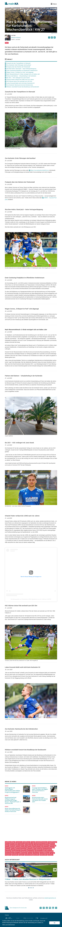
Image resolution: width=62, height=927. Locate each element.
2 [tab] (30, 887)
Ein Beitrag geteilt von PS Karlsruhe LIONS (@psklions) (24, 599)
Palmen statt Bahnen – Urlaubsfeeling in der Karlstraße (21, 76)
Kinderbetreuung (39, 851)
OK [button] (54, 922)
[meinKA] (11, 3)
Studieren (46, 845)
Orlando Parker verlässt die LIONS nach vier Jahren (20, 79)
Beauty (47, 853)
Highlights (23, 851)
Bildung (47, 844)
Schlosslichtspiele (9, 853)
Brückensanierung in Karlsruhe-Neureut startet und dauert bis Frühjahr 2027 (40, 800)
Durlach (30, 853)
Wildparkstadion (16, 851)
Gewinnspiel (40, 845)
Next (55, 870)
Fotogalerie (8, 854)
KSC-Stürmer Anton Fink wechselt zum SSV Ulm (19, 81)
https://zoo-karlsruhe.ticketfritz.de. (40, 170)
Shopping (7, 849)
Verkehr (30, 847)
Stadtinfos (44, 842)
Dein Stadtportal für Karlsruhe (18, 908)
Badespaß (12, 845)
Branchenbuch (45, 847)
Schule (12, 847)
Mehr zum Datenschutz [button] (8, 924)
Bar (45, 851)
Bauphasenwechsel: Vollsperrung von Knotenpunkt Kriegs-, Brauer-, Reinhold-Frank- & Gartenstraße (13, 800)
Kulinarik (31, 844)
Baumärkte (36, 854)
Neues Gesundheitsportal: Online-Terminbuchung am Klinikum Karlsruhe (13, 810)
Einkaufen (42, 844)
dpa (6, 842)
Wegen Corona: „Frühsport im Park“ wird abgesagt (20, 72)
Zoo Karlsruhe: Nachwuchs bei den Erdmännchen (20, 85)
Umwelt (52, 844)
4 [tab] (33, 887)
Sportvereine (31, 851)
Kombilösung (21, 844)
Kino (23, 845)
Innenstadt (30, 849)
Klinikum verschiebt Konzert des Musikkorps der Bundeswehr (23, 87)
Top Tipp (52, 853)
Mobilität (38, 842)
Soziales (7, 847)
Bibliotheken (24, 853)
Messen (7, 844)
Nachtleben (8, 851)
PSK (16, 844)
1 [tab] (28, 887)
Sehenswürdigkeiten (21, 849)
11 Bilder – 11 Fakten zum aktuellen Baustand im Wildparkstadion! (28, 879)
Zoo (26, 844)
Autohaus (50, 854)
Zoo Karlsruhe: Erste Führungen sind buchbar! (19, 65)
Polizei (49, 842)
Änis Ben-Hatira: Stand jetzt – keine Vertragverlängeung (21, 68)
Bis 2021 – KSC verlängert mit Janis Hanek (18, 77)
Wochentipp (53, 845)
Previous (7, 870)
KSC (24, 842)
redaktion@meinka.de (50, 898)
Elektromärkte (43, 854)
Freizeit (33, 842)
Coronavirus (19, 842)
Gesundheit (28, 845)
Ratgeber (52, 847)
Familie (33, 845)
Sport (13, 842)
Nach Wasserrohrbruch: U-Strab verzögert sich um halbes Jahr (23, 74)
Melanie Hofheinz (16, 37)
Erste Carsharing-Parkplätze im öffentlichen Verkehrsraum (22, 70)
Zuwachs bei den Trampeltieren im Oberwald (18, 63)
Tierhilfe (36, 844)
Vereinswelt (36, 853)
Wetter (7, 845)
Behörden (39, 849)
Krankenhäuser (36, 847)
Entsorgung (50, 851)
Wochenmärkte (28, 854)
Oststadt (42, 853)
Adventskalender (47, 849)
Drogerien (21, 854)
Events (28, 842)
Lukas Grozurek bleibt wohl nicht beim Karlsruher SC (21, 83)
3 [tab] (31, 887)
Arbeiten (17, 847)
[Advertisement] (31, 828)
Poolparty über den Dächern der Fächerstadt (18, 67)
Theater (13, 849)
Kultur (11, 844)
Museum (18, 845)
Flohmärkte (15, 854)
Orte (35, 849)
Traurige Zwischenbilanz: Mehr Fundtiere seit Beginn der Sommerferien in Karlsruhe (40, 790)
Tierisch (54, 842)
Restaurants (24, 847)
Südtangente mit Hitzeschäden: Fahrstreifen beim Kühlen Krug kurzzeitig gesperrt (12, 790)
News (6, 42)
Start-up (17, 853)
